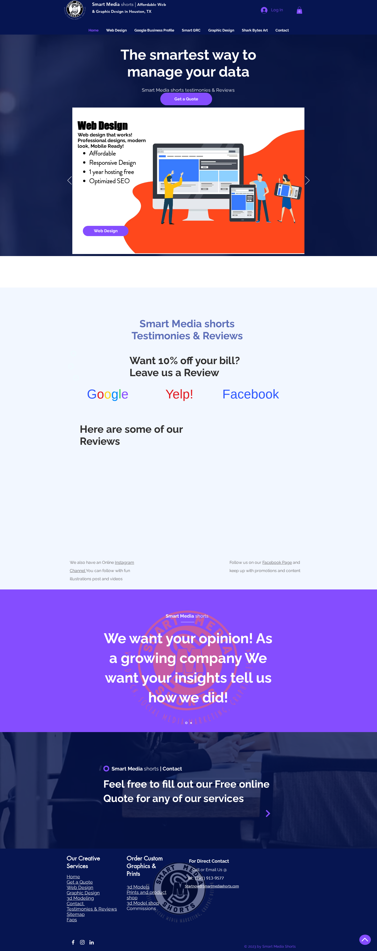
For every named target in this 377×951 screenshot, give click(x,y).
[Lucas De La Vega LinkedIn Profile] (91, 942)
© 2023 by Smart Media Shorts (270, 946)
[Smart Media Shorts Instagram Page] (82, 942)
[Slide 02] (191, 723)
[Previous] (69, 180)
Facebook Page (277, 562)
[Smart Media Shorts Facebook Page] (73, 942)
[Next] (307, 180)
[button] (299, 10)
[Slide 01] (186, 723)
